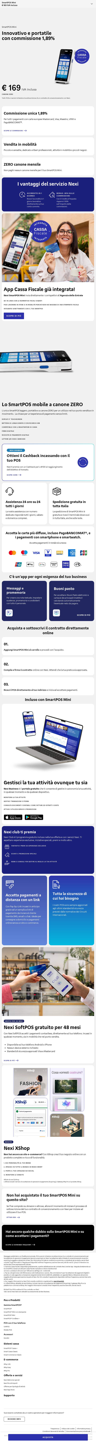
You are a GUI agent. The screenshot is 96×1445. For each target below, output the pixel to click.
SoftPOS (6, 1327)
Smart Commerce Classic (13, 1355)
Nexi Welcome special (11, 1380)
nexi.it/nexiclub (59, 1281)
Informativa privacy (83, 1429)
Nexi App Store (9, 1390)
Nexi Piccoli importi (10, 1383)
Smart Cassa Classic (11, 1351)
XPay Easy (7, 1367)
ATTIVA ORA (11, 1217)
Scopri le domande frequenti (18, 1245)
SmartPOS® (8, 1309)
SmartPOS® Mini (9, 1315)
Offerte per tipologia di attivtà (14, 1386)
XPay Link (7, 1364)
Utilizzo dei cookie (68, 1429)
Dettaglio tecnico (13, 3)
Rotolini (6, 1338)
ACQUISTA (48, 1437)
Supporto (9, 1395)
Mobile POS (8, 1330)
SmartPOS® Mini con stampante (15, 1312)
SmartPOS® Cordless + (11, 1318)
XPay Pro (7, 1371)
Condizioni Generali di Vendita (53, 1431)
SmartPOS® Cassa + (10, 1348)
